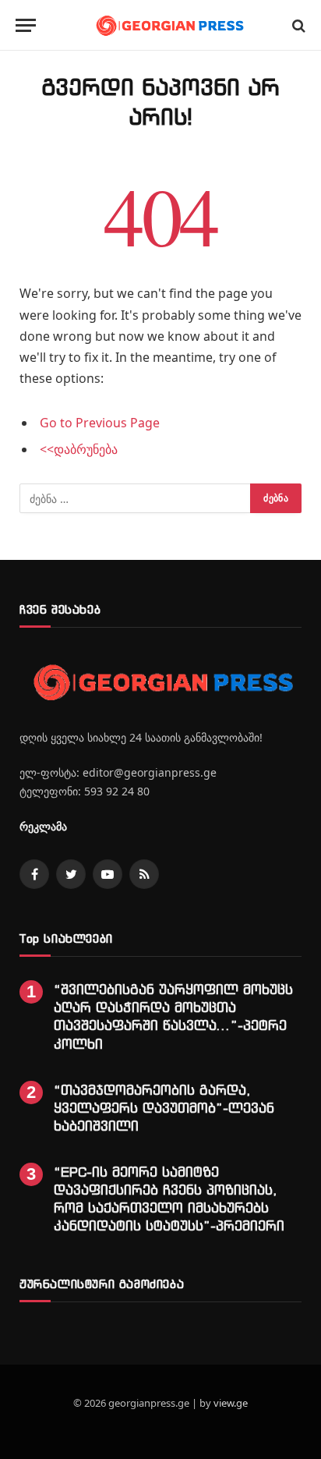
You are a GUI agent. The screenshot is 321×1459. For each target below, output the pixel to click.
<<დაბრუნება (79, 449)
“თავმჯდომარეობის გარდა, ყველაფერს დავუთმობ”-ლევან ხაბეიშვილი (164, 1108)
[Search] (297, 25)
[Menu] (26, 25)
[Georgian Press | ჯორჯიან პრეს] (168, 25)
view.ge (230, 1403)
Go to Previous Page (100, 422)
